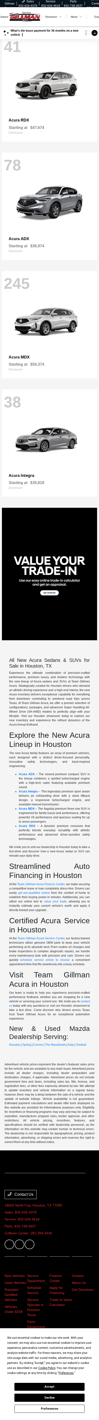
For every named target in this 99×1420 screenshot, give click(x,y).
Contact (78, 1276)
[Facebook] (9, 1244)
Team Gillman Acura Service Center (41, 938)
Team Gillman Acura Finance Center (40, 884)
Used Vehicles (15, 1283)
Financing (60, 1266)
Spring (26, 1044)
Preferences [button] (66, 1373)
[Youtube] (29, 1244)
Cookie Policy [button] (46, 1368)
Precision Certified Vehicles (12, 1295)
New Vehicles (15, 1276)
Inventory (15, 1266)
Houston (14, 1044)
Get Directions (82, 1290)
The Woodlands (55, 1044)
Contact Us (23, 1194)
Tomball (81, 1044)
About (78, 1266)
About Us (79, 1283)
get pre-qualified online (34, 893)
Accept (49, 1386)
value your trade (55, 901)
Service (35, 1266)
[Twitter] (19, 1244)
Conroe (38, 1044)
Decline (49, 1397)
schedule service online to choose (45, 960)
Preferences (49, 1408)
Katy (71, 1044)
